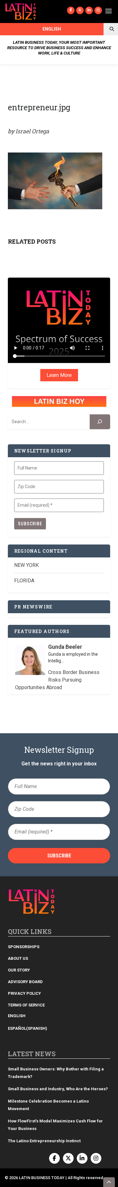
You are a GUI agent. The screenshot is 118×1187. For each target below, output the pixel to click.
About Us (18, 958)
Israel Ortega (32, 131)
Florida (24, 581)
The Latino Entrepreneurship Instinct (44, 1140)
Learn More (59, 375)
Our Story (19, 970)
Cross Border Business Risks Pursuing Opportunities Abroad (57, 679)
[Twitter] (80, 10)
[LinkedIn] (89, 10)
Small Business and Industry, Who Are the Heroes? (58, 1088)
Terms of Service (26, 1005)
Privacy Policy (24, 993)
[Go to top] (109, 1182)
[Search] (100, 421)
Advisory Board (25, 981)
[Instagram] (98, 10)
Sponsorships (23, 946)
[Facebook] (71, 10)
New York (26, 565)
